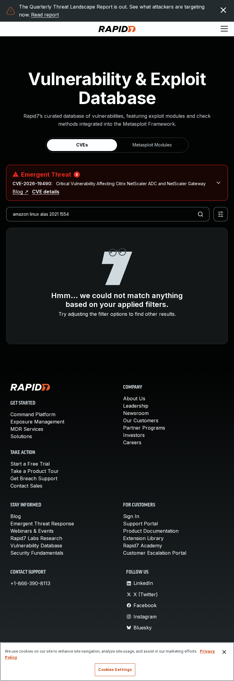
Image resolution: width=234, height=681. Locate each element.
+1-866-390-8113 (30, 583)
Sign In (131, 516)
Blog (15, 516)
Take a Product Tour (34, 471)
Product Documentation (151, 531)
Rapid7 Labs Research (36, 538)
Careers (132, 442)
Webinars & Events (32, 531)
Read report (45, 15)
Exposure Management (37, 422)
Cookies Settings (115, 669)
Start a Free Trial (30, 464)
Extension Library (143, 538)
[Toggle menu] (224, 29)
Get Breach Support (33, 478)
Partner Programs (144, 428)
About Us (134, 398)
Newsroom (136, 413)
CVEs (82, 144)
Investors (134, 435)
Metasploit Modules (152, 144)
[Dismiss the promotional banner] (223, 10)
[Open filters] (220, 214)
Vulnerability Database (36, 545)
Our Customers (140, 420)
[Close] (224, 652)
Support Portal (140, 524)
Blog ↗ (20, 192)
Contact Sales (26, 486)
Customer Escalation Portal (154, 553)
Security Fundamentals (36, 553)
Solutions (21, 436)
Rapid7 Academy (142, 545)
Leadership (135, 406)
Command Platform (32, 414)
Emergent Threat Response (42, 524)
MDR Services (26, 429)
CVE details (45, 192)
